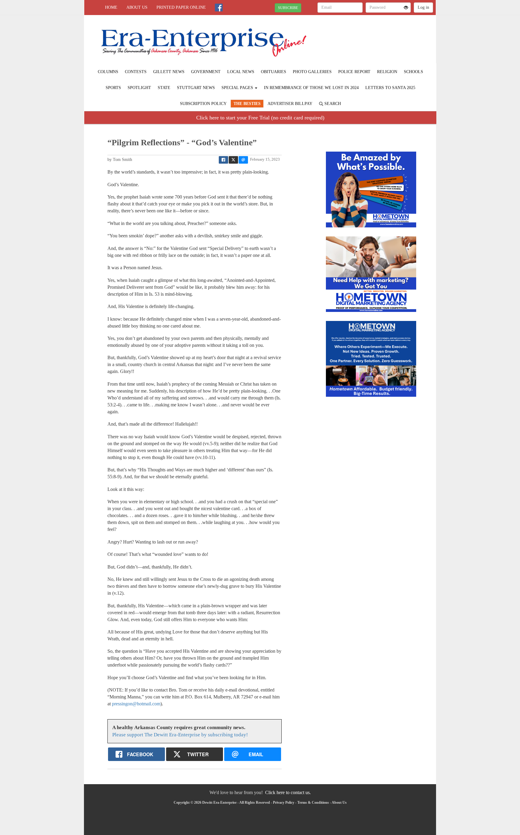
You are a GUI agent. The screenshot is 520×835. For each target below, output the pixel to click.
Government (206, 71)
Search (332, 103)
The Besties (247, 103)
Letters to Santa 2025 (390, 87)
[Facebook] (218, 7)
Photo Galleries (312, 71)
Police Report (354, 71)
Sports (113, 87)
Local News (240, 71)
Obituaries (273, 71)
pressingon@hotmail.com (136, 703)
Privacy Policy (283, 802)
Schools (413, 71)
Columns (108, 71)
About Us (136, 7)
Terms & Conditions (313, 802)
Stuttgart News (196, 87)
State (164, 87)
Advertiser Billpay (290, 103)
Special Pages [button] (237, 87)
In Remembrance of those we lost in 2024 (311, 87)
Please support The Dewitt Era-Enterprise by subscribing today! (180, 735)
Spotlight (139, 87)
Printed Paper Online (181, 7)
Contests (136, 71)
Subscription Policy (203, 103)
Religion (387, 71)
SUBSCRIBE (288, 8)
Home (111, 7)
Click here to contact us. (288, 792)
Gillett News (168, 71)
